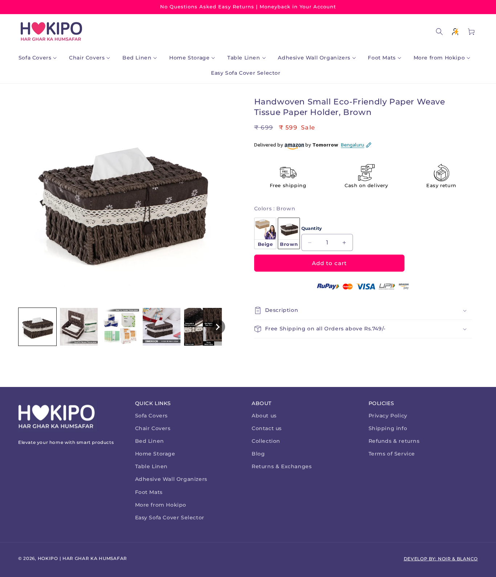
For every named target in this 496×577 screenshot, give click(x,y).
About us (264, 415)
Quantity (311, 228)
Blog (258, 453)
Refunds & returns (394, 441)
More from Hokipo (161, 505)
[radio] (265, 234)
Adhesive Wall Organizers (171, 479)
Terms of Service (392, 453)
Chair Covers (153, 428)
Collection (266, 441)
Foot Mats (149, 492)
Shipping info (388, 428)
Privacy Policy (388, 415)
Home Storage (155, 453)
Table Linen (151, 466)
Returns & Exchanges (282, 466)
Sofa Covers (151, 415)
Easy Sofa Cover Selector (169, 517)
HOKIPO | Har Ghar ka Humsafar (82, 558)
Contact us (267, 428)
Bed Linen (149, 441)
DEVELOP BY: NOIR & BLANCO (441, 558)
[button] (39, 57)
